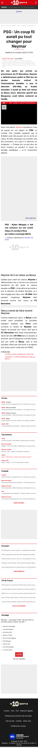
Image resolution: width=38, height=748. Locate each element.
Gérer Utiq (27, 721)
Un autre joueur (8, 650)
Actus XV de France (19, 606)
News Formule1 (19, 571)
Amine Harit (6, 644)
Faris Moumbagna (8, 647)
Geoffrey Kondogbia (9, 626)
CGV (17, 711)
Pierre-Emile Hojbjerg (9, 638)
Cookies (19, 721)
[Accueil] (19, 2)
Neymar (19, 127)
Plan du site (10, 721)
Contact (6, 711)
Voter (19, 654)
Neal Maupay (7, 641)
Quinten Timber (7, 635)
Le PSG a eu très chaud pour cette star (19, 354)
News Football (19, 503)
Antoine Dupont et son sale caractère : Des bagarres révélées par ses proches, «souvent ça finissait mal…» (19, 7)
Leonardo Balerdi (8, 629)
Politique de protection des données (18, 716)
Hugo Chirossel (7, 59)
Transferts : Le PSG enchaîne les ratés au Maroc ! (20, 358)
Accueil (3, 25)
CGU (12, 711)
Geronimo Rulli (7, 632)
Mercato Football (10, 25)
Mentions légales (26, 711)
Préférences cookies (18, 726)
